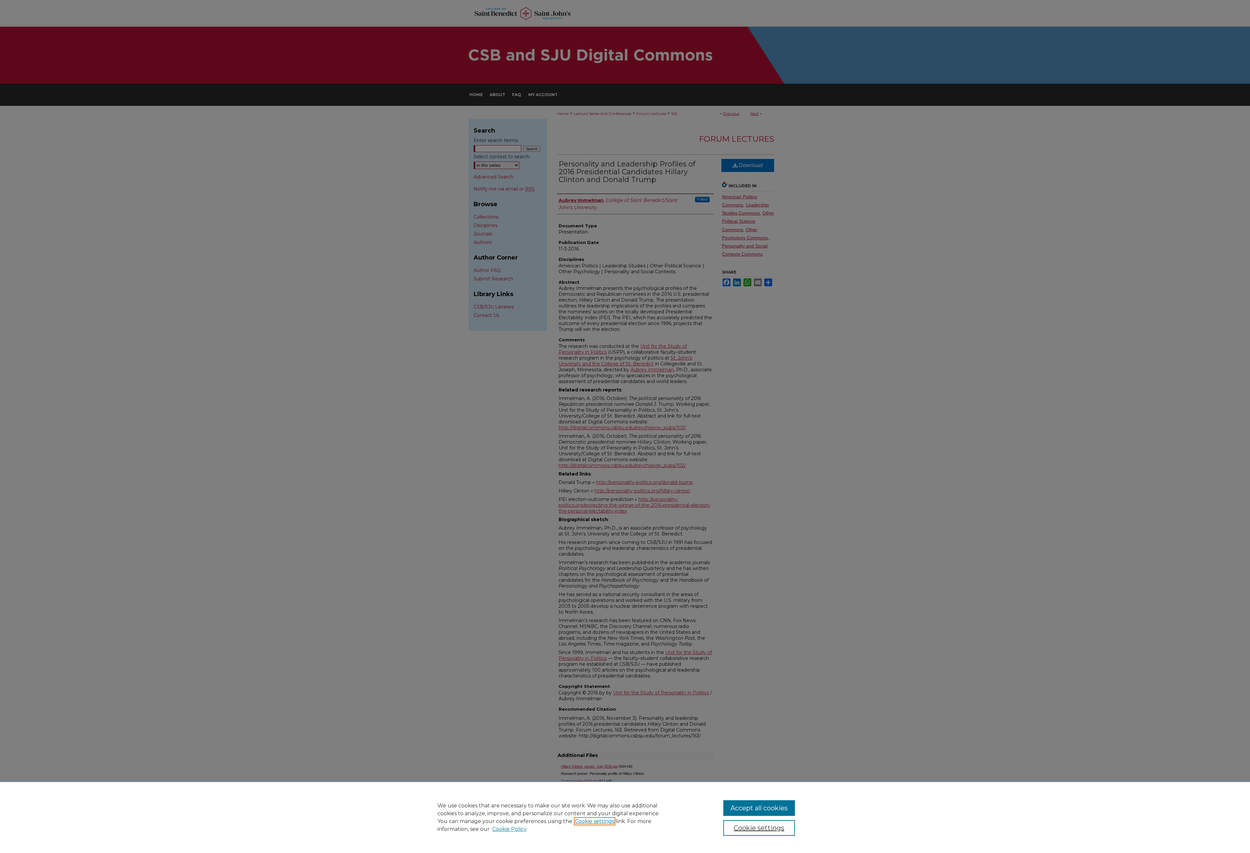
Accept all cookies (759, 808)
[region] (625, 817)
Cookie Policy (509, 829)
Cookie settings (594, 821)
